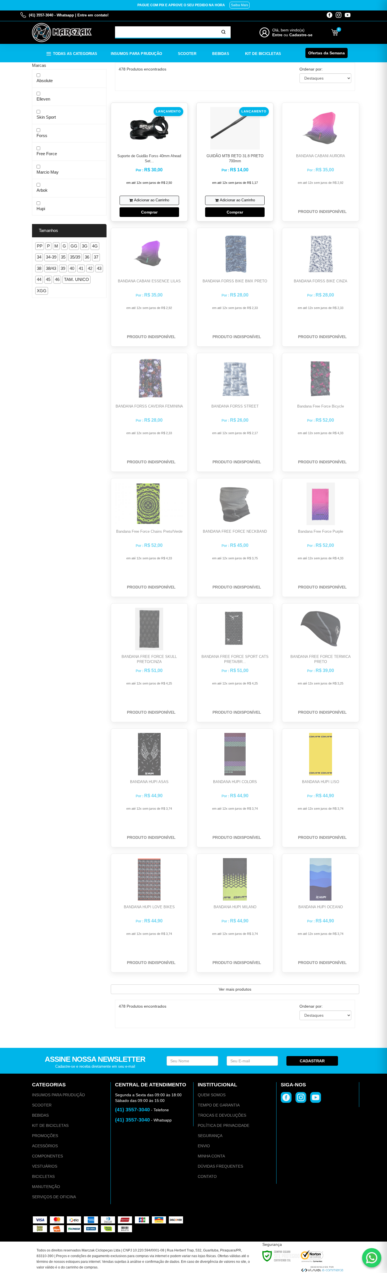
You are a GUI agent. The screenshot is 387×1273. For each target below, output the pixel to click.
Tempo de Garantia (219, 1105)
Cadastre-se (300, 35)
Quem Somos (212, 1095)
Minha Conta (211, 1156)
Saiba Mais (239, 5)
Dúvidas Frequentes (220, 1166)
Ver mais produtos (235, 989)
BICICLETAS (43, 1176)
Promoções (45, 1135)
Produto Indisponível (322, 211)
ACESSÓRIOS (45, 1146)
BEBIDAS (40, 1115)
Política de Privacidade (223, 1125)
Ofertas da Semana (326, 53)
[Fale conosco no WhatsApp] (371, 1257)
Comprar (149, 212)
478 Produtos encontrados (142, 69)
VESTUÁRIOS (44, 1166)
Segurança (210, 1135)
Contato (207, 1176)
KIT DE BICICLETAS (50, 1125)
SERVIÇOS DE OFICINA (54, 1197)
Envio (204, 1146)
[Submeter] (223, 32)
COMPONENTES (47, 1156)
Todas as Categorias (75, 54)
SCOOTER (42, 1105)
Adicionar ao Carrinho (151, 200)
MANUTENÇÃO (46, 1186)
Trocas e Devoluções (222, 1115)
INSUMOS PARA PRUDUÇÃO (58, 1095)
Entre (277, 35)
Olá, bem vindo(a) (288, 30)
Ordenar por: (311, 69)
